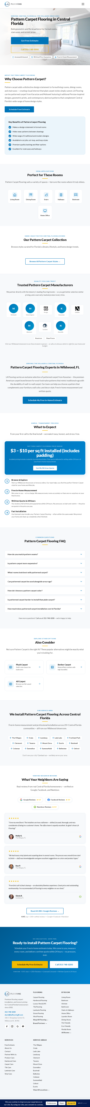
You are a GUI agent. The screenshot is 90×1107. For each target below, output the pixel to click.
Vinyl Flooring (38, 1016)
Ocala (31, 738)
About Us (8, 1048)
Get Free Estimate (29, 40)
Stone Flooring (38, 1013)
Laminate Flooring (39, 1010)
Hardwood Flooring (40, 1000)
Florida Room (66, 1029)
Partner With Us (11, 1054)
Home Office (66, 1013)
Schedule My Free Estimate (30, 964)
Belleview (62, 749)
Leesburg (43, 738)
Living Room (66, 997)
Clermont (18, 743)
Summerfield (47, 749)
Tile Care (8, 1067)
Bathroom (65, 1007)
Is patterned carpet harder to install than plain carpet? (31, 600)
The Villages (16, 738)
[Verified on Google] (80, 836)
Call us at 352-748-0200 (45, 618)
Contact (8, 1051)
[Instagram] (12, 1026)
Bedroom (65, 1000)
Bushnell (74, 743)
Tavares (32, 743)
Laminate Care (10, 1071)
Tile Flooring (37, 1007)
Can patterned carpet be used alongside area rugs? (30, 581)
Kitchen (64, 1004)
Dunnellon (31, 749)
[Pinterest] (23, 1026)
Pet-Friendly (66, 1023)
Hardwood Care (10, 1061)
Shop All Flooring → (40, 1020)
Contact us (42, 755)
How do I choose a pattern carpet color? (25, 590)
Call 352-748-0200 (30, 49)
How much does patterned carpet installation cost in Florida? (34, 609)
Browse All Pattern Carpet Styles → (45, 261)
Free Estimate (10, 1045)
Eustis (61, 743)
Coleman (16, 749)
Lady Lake (58, 738)
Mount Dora (47, 743)
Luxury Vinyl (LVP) (39, 1004)
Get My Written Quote (45, 468)
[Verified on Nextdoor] (80, 897)
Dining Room (66, 1020)
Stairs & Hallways (68, 1010)
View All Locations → (41, 1090)
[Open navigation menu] (83, 4)
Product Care (9, 1058)
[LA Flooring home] (13, 4)
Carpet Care (9, 1064)
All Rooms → (66, 1032)
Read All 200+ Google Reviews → (45, 911)
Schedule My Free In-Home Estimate (45, 400)
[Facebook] (7, 1026)
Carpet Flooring (38, 997)
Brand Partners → (40, 1023)
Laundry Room (67, 1016)
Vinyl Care (8, 1074)
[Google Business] (17, 1026)
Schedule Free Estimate (19, 109)
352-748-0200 (10, 1012)
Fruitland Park (74, 738)
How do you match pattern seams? (23, 554)
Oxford (76, 749)
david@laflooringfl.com (14, 1015)
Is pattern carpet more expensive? (23, 563)
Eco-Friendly (66, 1026)
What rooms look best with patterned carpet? (28, 572)
